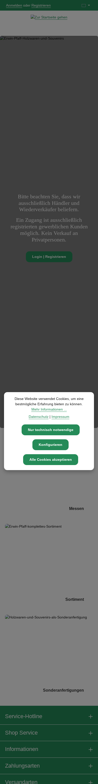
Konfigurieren (50, 445)
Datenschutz (38, 417)
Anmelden (14, 5)
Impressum (60, 417)
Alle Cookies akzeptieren (50, 459)
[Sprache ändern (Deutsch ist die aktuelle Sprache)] (86, 5)
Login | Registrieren (49, 257)
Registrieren (41, 5)
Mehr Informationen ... (49, 409)
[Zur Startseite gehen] (49, 23)
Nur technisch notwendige (50, 430)
